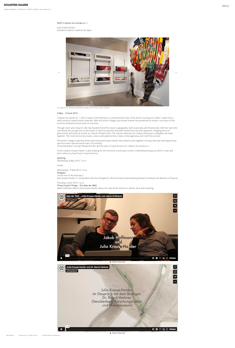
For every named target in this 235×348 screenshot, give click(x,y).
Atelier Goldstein (10, 9)
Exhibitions (22, 9)
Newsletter (10, 335)
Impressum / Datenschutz (28, 335)
